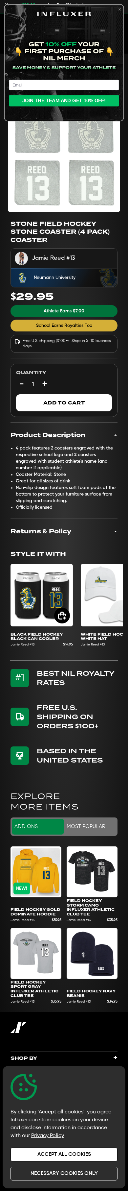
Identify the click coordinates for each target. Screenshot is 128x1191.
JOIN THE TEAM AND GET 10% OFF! (64, 100)
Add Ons (26, 826)
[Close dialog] (119, 9)
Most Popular (86, 826)
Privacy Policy (47, 1135)
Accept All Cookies (64, 1154)
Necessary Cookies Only (64, 1173)
